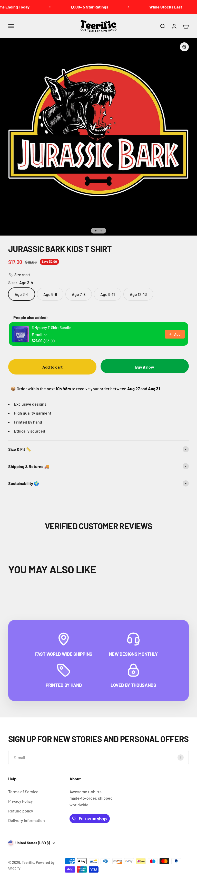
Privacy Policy (20, 801)
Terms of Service (23, 791)
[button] (19, 275)
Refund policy (20, 810)
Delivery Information (26, 820)
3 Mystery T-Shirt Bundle (51, 327)
